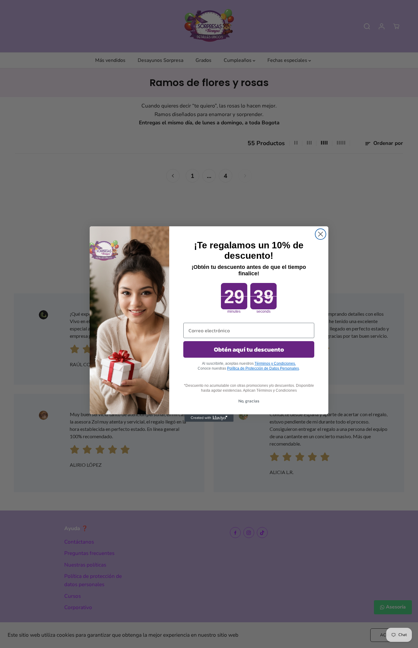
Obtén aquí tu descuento (249, 349)
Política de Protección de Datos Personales (263, 368)
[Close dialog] (320, 234)
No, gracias (248, 401)
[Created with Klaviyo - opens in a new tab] (209, 418)
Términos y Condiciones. (275, 363)
